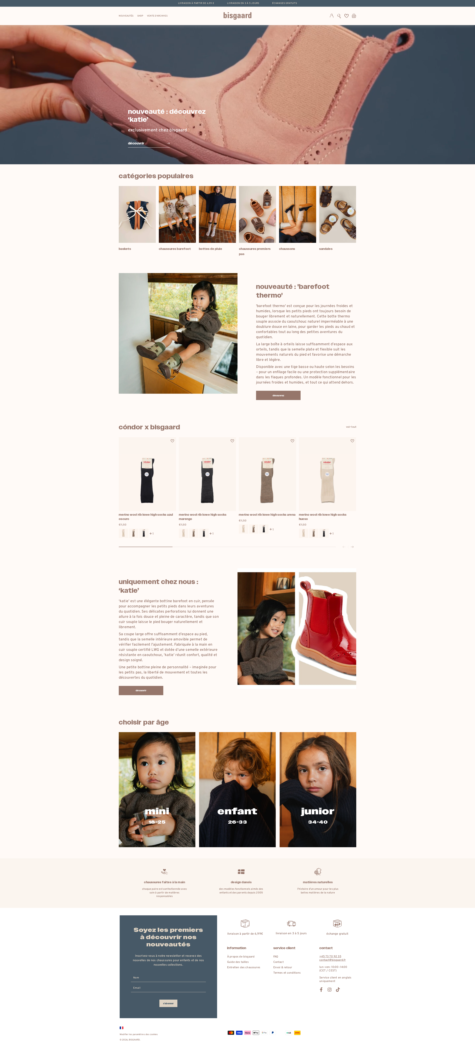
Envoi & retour (282, 967)
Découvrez (278, 395)
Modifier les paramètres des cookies (139, 1034)
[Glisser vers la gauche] (344, 547)
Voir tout (351, 427)
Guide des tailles (238, 962)
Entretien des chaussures (243, 967)
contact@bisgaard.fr (332, 960)
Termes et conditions (287, 973)
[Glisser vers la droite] (352, 547)
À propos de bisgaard (241, 957)
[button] (339, 16)
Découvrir (141, 690)
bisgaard (134, 1039)
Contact (278, 962)
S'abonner (168, 1003)
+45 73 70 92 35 (330, 956)
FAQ (275, 957)
